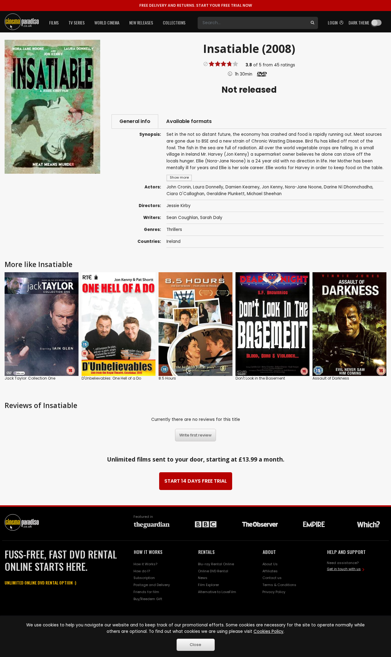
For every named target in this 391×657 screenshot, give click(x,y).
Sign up (42, 359)
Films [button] (54, 22)
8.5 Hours (167, 378)
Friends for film (146, 591)
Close (195, 644)
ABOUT (269, 551)
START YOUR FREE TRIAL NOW (195, 5)
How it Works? (145, 564)
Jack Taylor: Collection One (30, 378)
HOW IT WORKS (148, 551)
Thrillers (174, 229)
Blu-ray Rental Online (216, 564)
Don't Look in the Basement (260, 378)
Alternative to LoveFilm (217, 591)
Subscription (144, 577)
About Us (270, 564)
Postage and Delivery (151, 584)
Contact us (272, 577)
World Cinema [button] (106, 22)
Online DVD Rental (213, 571)
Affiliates (270, 571)
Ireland (173, 241)
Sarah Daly (211, 218)
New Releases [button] (141, 22)
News (202, 577)
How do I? (141, 571)
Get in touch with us (344, 568)
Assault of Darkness (330, 378)
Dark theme (359, 22)
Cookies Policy (268, 631)
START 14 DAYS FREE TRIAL (195, 480)
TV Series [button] (76, 22)
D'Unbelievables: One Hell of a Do (111, 378)
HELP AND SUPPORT (346, 551)
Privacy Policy (273, 591)
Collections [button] (174, 22)
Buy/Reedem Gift (147, 598)
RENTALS (206, 551)
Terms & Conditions (279, 584)
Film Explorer (208, 584)
